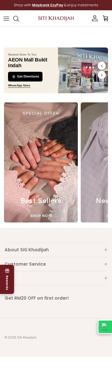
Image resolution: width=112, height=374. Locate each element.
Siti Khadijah (26, 337)
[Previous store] (102, 66)
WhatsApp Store (19, 85)
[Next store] (102, 75)
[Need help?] (105, 327)
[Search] (19, 18)
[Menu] (6, 18)
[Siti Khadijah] (56, 18)
